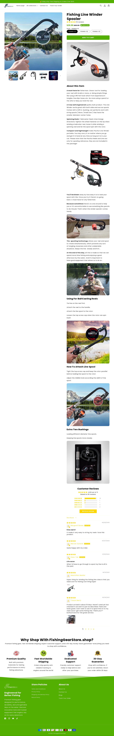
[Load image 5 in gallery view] (53, 75)
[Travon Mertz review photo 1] (71, 619)
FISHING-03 (96, 31)
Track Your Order (65, 698)
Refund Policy (36, 697)
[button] (101, 6)
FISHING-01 (72, 31)
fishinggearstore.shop (59, 733)
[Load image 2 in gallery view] (23, 75)
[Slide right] (60, 41)
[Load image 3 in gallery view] (33, 75)
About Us (62, 689)
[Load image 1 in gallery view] (13, 75)
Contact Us (63, 692)
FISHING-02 (84, 31)
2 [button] (85, 629)
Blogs (60, 695)
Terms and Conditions (39, 689)
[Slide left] (6, 41)
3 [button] (88, 629)
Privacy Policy (36, 691)
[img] (71, 523)
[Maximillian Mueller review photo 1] (71, 588)
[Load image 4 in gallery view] (43, 75)
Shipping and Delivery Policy (40, 694)
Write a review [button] (88, 511)
